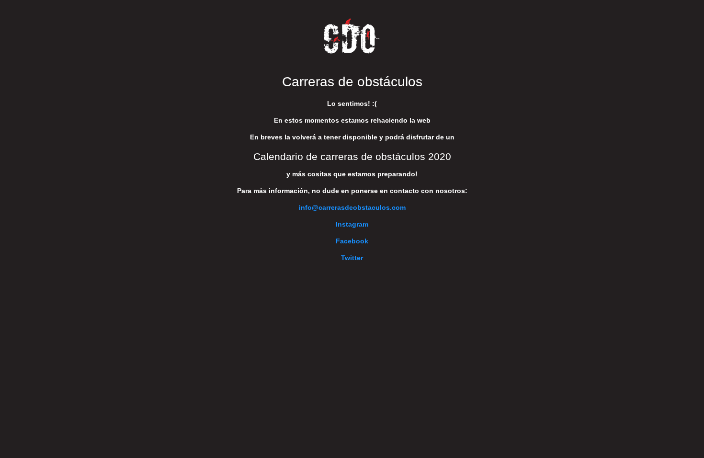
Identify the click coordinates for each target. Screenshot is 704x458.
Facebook (352, 241)
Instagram (352, 224)
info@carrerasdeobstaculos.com (352, 207)
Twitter (352, 258)
